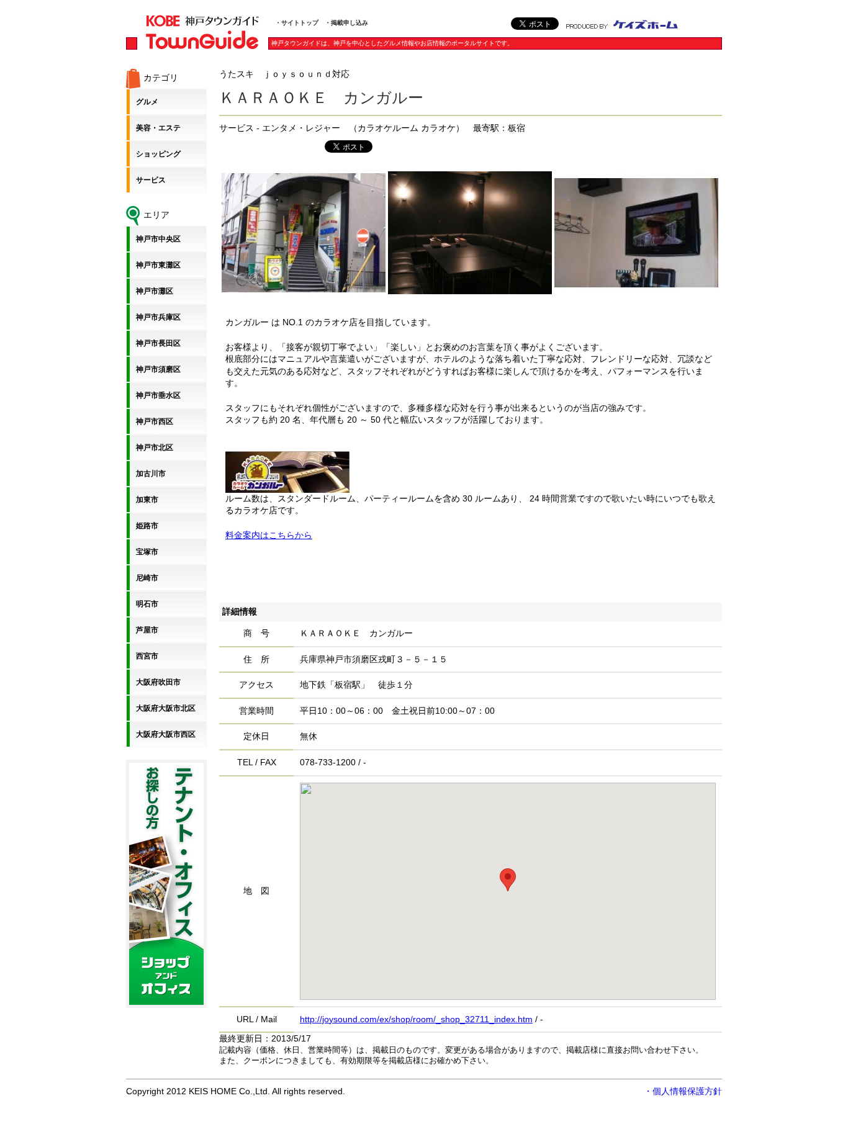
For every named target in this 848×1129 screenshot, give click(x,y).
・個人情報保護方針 (683, 1091)
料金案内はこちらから (268, 535)
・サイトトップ (296, 22)
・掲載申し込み (346, 22)
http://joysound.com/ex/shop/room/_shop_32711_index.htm (416, 1019)
